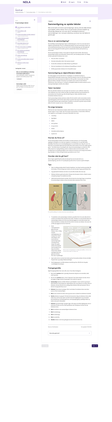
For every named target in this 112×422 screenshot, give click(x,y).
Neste (94, 345)
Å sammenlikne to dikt (21, 30)
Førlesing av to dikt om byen (23, 62)
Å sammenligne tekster (30, 12)
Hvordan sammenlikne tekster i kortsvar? (25, 59)
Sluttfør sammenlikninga (22, 55)
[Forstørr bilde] (90, 227)
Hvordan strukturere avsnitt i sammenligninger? (23, 39)
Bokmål (64, 2)
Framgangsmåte (54, 268)
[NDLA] (26, 2)
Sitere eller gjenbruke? (54, 333)
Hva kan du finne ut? (56, 138)
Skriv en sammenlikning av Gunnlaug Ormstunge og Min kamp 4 (25, 72)
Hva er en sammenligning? (58, 41)
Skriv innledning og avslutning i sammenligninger (23, 51)
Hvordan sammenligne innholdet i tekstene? (26, 34)
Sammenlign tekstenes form (23, 43)
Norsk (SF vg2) (18, 10)
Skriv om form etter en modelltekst (24, 46)
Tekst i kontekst (54, 88)
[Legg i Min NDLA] (90, 21)
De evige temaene (55, 107)
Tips (49, 164)
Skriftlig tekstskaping (19, 12)
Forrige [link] (46, 345)
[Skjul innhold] (34, 19)
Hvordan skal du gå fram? (58, 156)
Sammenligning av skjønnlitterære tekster (64, 73)
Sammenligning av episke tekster (23, 27)
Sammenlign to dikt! (21, 83)
